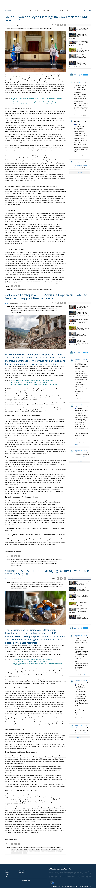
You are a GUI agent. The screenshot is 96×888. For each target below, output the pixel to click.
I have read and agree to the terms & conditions (48, 455)
